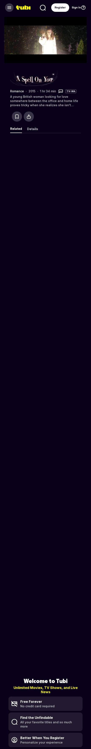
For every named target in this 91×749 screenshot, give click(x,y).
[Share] (29, 116)
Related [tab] (16, 128)
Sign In (76, 7)
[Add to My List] (17, 116)
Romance (17, 91)
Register (60, 7)
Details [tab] (32, 129)
